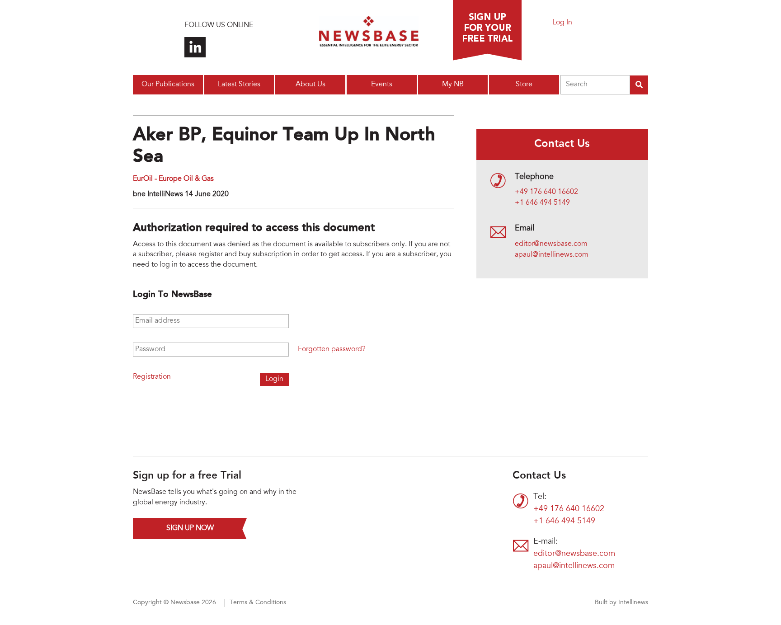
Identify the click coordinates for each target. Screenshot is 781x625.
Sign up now (190, 528)
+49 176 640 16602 (546, 192)
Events (381, 84)
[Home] (369, 34)
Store (524, 84)
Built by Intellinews (621, 603)
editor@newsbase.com (551, 244)
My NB (453, 84)
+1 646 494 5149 (542, 203)
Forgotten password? (332, 349)
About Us (310, 84)
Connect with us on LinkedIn (195, 47)
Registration (152, 377)
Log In (562, 22)
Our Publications (167, 84)
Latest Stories (239, 84)
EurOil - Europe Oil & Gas (173, 179)
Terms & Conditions (258, 603)
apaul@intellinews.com (551, 254)
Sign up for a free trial (487, 30)
